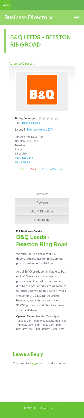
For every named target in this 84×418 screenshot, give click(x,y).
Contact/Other (42, 220)
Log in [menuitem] (6, 5)
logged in (36, 363)
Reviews (42, 202)
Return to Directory (22, 63)
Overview (42, 194)
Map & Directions (42, 211)
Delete (33, 169)
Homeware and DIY (40, 129)
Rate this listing (31, 122)
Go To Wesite (23, 161)
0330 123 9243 (24, 157)
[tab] (42, 194)
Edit (21, 169)
